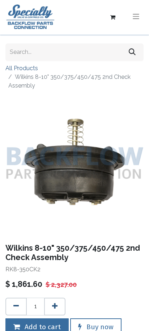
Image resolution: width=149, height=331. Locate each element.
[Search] (132, 52)
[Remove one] (16, 306)
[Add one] (54, 306)
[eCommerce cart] (113, 17)
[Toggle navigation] (136, 17)
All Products (21, 68)
